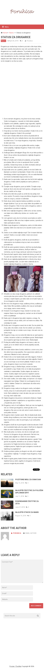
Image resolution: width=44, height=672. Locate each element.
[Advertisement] (22, 92)
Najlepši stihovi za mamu (27, 512)
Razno (3, 41)
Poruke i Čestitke (15, 666)
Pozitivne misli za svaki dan (28, 479)
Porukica (30, 41)
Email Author (30, 533)
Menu (7, 27)
